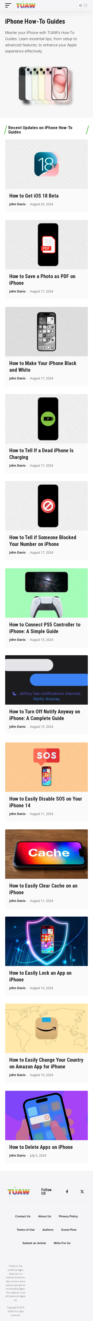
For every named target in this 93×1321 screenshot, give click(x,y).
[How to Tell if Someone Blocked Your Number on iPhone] (46, 505)
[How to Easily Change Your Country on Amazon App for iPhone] (46, 1028)
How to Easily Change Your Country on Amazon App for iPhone (46, 1063)
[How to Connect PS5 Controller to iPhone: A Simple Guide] (46, 593)
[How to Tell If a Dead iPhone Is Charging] (46, 419)
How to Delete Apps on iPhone (41, 1147)
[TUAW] (26, 5)
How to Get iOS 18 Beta (34, 196)
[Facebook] (67, 1192)
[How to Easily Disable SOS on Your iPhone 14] (46, 767)
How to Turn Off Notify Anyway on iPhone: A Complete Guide (44, 714)
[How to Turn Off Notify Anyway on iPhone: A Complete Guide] (46, 680)
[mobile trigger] (9, 5)
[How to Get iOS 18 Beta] (46, 164)
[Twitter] (82, 1192)
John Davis (17, 204)
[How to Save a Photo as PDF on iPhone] (46, 244)
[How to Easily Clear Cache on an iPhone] (46, 854)
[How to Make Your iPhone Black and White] (46, 331)
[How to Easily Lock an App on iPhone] (46, 941)
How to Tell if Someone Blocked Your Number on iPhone (42, 540)
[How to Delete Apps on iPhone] (46, 1115)
